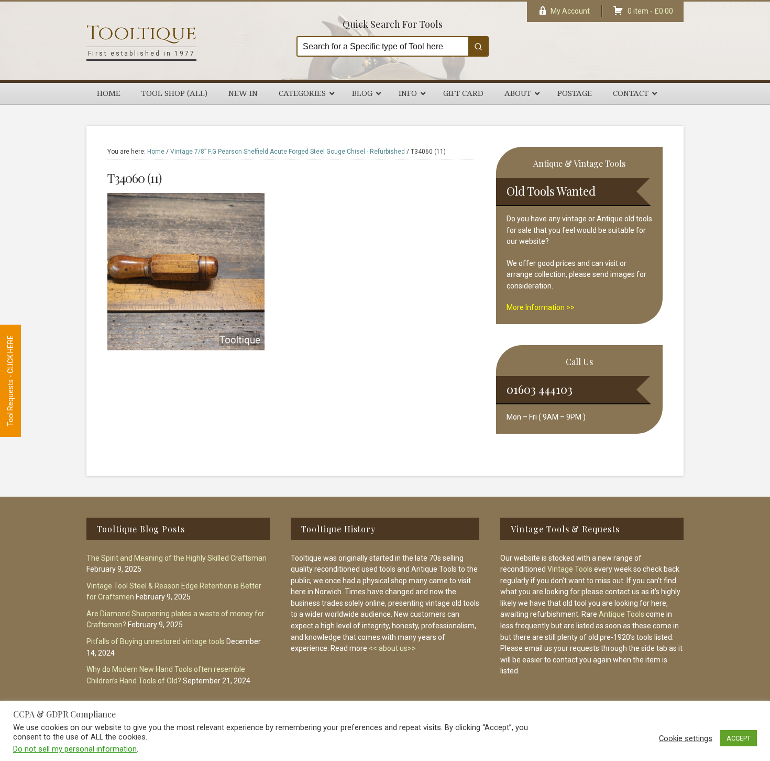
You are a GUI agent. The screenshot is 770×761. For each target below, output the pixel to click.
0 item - (650, 11)
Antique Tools (621, 614)
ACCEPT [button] (739, 738)
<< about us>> (392, 648)
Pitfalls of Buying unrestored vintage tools (155, 641)
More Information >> (541, 307)
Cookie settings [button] (685, 738)
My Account (570, 11)
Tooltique (141, 33)
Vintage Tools (569, 569)
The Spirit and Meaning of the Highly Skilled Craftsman (176, 558)
